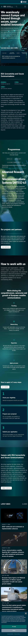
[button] (26, 613)
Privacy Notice (17, 633)
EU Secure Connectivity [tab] (14, 162)
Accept (14, 626)
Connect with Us (6, 488)
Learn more (6, 212)
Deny (14, 630)
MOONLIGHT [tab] (18, 158)
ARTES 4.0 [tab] (9, 158)
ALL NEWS (24, 48)
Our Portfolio (5, 247)
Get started (5, 387)
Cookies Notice (10, 633)
